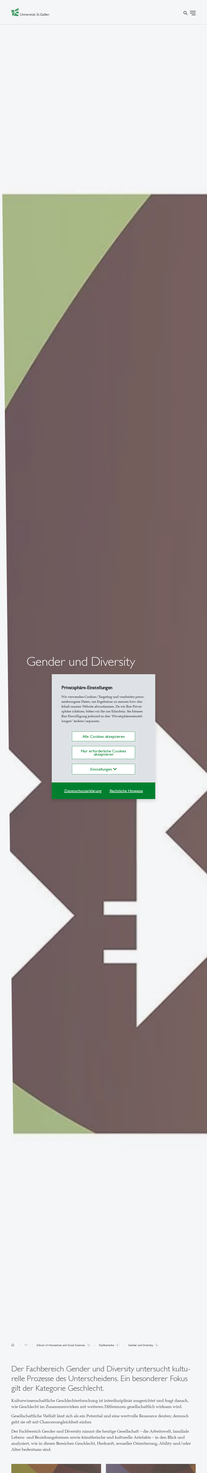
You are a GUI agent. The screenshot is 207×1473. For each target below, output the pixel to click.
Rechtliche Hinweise (126, 790)
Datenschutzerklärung (82, 790)
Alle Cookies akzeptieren (103, 736)
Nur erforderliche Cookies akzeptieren (103, 753)
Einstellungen (101, 769)
